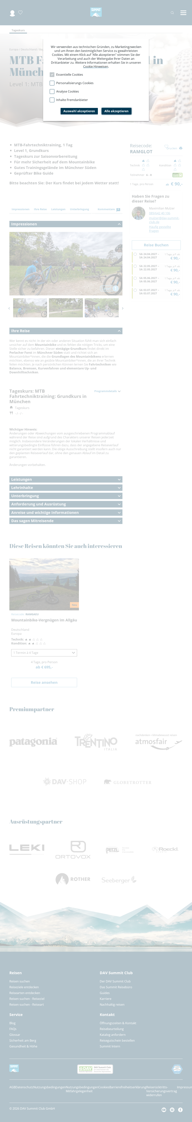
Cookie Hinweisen (95, 66)
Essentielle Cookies (69, 75)
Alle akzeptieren (116, 111)
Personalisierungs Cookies (75, 83)
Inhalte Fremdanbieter (72, 100)
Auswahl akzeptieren (79, 111)
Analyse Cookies (67, 91)
